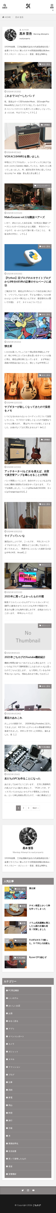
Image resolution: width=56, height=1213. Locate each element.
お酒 (10, 1013)
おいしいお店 (14, 1005)
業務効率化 (13, 1143)
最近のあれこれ (13, 717)
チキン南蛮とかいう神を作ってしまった (39, 907)
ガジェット (46, 565)
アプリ (11, 1028)
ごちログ (37, 1205)
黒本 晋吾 (19, 17)
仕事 (10, 1082)
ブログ (11, 1074)
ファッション (14, 1067)
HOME (8, 17)
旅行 (10, 1120)
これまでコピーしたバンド (19, 95)
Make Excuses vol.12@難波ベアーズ (24, 217)
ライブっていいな (14, 535)
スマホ (11, 1059)
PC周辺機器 (45, 747)
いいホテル (13, 998)
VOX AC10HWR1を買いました (21, 156)
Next (35, 808)
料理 (23, 906)
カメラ (11, 1044)
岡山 (10, 1105)
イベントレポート (43, 185)
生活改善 (12, 1151)
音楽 (10, 1166)
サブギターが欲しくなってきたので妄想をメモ (27, 408)
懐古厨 (8, 346)
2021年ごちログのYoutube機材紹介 (24, 657)
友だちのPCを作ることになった (22, 778)
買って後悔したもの (17, 1158)
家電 (23, 923)
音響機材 (46, 125)
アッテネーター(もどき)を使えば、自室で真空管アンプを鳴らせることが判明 (26, 473)
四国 (10, 1090)
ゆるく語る (46, 64)
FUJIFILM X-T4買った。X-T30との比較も (39, 941)
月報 (10, 1128)
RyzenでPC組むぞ (38, 957)
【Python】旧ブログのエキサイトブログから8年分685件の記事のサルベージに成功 (27, 281)
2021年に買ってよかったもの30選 (24, 596)
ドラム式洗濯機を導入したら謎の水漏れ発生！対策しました (39, 925)
